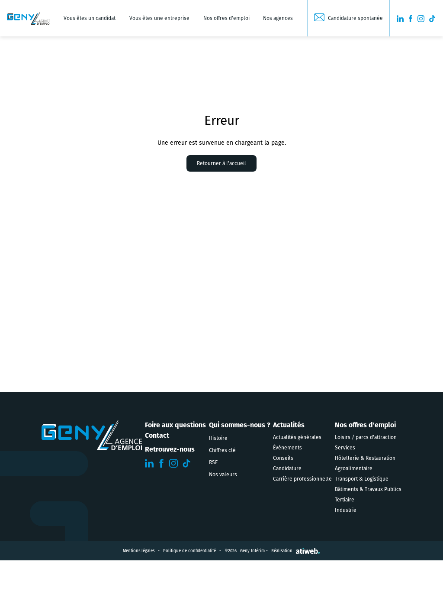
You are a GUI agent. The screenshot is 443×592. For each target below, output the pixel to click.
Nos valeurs (223, 475)
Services (345, 448)
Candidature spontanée (355, 18)
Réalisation (281, 550)
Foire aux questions (175, 425)
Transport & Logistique (361, 479)
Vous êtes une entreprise (159, 18)
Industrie (345, 510)
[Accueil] (28, 18)
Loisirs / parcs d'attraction (366, 437)
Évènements (287, 448)
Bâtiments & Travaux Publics (368, 489)
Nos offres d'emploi (226, 18)
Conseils (283, 458)
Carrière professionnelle (302, 479)
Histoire (218, 438)
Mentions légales (138, 550)
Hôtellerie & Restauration (365, 458)
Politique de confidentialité (189, 550)
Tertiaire (344, 500)
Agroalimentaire (353, 468)
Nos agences (278, 18)
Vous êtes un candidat (90, 18)
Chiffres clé (222, 450)
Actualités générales (297, 437)
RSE (213, 462)
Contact (157, 435)
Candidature (287, 468)
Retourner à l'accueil (221, 163)
